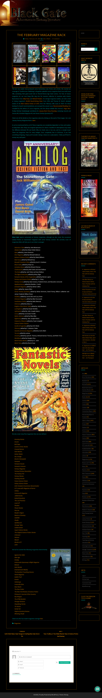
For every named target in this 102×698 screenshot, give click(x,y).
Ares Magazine (18, 255)
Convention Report (87, 411)
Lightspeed (17, 311)
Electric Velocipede (20, 459)
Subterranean (18, 527)
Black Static (18, 265)
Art (83, 373)
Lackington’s (18, 309)
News (83, 477)
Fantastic (17, 461)
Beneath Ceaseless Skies (21, 262)
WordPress (55, 695)
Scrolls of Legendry (20, 326)
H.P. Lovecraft (85, 445)
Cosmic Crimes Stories (21, 447)
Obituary (84, 480)
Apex (15, 252)
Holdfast (17, 296)
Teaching (84, 536)
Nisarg (66, 695)
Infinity (16, 491)
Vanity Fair (17, 609)
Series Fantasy (86, 522)
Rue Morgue (18, 596)
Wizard (16, 540)
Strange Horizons (19, 601)
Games (84, 438)
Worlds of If (17, 542)
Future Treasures (86, 434)
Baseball (84, 380)
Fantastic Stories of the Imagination (25, 277)
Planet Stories (18, 508)
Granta (16, 579)
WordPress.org (86, 586)
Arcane (16, 442)
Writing (84, 560)
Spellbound (18, 523)
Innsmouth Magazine (20, 493)
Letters (84, 456)
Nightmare (17, 318)
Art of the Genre (86, 377)
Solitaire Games (86, 529)
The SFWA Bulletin (20, 599)
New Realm (17, 587)
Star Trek (84, 533)
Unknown (17, 535)
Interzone (17, 304)
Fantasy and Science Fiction (22, 279)
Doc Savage (17, 456)
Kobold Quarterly (19, 498)
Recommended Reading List (61, 106)
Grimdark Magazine (20, 287)
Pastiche (84, 490)
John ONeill (46, 38)
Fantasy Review (19, 476)
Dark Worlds (18, 567)
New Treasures (86, 473)
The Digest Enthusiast (20, 274)
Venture (16, 537)
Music (83, 466)
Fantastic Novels (19, 464)
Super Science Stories (20, 530)
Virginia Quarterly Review (21, 611)
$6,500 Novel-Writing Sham (34, 101)
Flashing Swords (19, 478)
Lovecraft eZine (19, 584)
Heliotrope (17, 582)
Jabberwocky (18, 496)
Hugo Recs (67, 108)
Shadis (16, 520)
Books (84, 397)
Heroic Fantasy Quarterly (22, 291)
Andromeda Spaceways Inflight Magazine (26, 562)
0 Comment (56, 38)
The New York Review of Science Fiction (26, 592)
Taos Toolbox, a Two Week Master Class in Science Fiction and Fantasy (61, 634)
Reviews (84, 497)
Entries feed (85, 579)
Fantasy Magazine (19, 469)
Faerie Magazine (19, 574)
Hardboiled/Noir (86, 448)
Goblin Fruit (18, 577)
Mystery (84, 470)
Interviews (85, 452)
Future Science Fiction (21, 481)
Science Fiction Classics (21, 323)
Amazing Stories (19, 439)
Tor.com (16, 333)
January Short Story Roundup (48, 111)
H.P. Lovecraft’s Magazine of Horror (24, 488)
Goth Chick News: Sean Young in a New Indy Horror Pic (22, 634)
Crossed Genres (19, 449)
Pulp (83, 493)
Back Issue (17, 260)
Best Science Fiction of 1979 (30, 104)
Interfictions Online (20, 301)
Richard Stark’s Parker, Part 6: (88, 284)
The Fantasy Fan (19, 474)
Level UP (17, 503)
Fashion (84, 427)
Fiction (84, 431)
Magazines (17, 623)
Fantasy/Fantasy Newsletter (22, 471)
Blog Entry (85, 393)
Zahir (16, 545)
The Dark (17, 272)
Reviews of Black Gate (88, 500)
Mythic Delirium (19, 316)
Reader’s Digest (19, 513)
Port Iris (16, 510)
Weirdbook (17, 338)
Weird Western (86, 556)
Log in (84, 575)
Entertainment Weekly (21, 570)
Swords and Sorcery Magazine (23, 331)
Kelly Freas (26, 99)
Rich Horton (85, 506)
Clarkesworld (18, 269)
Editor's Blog (85, 420)
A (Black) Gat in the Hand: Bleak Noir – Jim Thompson (89, 348)
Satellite (16, 518)
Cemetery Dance (19, 267)
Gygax (16, 289)
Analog (16, 560)
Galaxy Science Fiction (21, 483)
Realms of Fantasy (19, 515)
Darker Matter (18, 454)
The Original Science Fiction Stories (25, 532)
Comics (84, 400)
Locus (16, 314)
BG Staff (84, 384)
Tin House (17, 606)
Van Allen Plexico (86, 315)
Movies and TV (86, 463)
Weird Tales (17, 343)
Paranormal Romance (88, 484)
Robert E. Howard (87, 509)
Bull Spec (17, 444)
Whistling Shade (19, 614)
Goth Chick (85, 441)
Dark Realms (18, 451)
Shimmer (17, 328)
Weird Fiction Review (20, 340)
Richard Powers (37, 99)
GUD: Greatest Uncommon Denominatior (26, 486)
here (34, 120)
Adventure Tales (19, 247)
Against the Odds (19, 555)
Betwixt (16, 565)
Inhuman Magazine (20, 299)
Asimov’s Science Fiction (21, 257)
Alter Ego (17, 557)
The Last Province (19, 500)
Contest (84, 407)
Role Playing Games (87, 513)
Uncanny (17, 336)
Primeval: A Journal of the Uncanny (25, 594)
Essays (84, 424)
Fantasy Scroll (18, 282)
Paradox (16, 505)
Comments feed (86, 583)
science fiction (86, 519)
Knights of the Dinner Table (22, 306)
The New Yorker (19, 589)
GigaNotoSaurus (19, 284)
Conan (84, 404)
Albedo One (18, 250)
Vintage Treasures (87, 549)
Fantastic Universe (19, 466)
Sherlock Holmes (87, 526)
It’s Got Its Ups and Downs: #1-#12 (89, 292)
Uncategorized (86, 546)
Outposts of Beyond (20, 321)
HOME (82, 33)
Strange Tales (18, 525)
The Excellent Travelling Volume (24, 572)
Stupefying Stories (19, 604)
